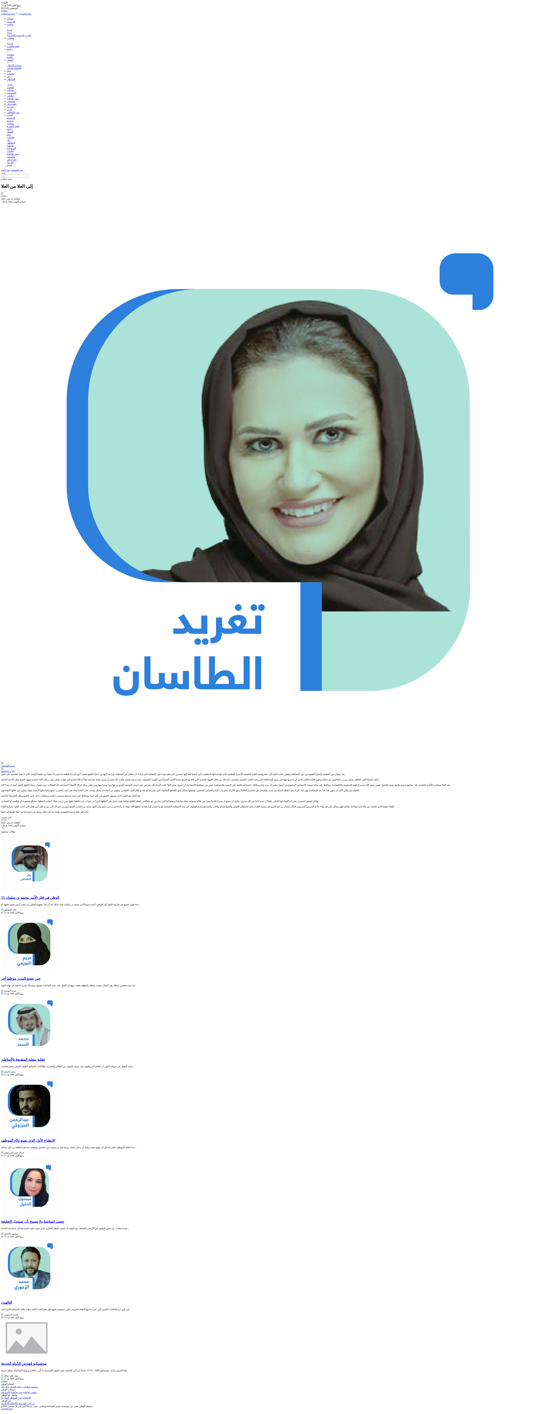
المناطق (11, 79)
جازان (10, 84)
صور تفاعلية (13, 98)
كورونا (10, 43)
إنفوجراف (11, 104)
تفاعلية (10, 90)
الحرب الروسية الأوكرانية (19, 35)
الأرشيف (5, 1403)
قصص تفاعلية (30, 1392)
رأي (9, 76)
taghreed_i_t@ (8, 771)
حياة (9, 71)
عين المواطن (13, 112)
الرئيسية (11, 21)
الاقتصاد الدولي (14, 68)
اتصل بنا (5, 1398)
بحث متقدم (6, 179)
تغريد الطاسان (8, 766)
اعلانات (10, 96)
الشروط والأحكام (18, 1403)
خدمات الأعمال (14, 65)
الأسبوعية (11, 93)
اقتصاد (10, 60)
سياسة (10, 24)
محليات (10, 38)
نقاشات (10, 74)
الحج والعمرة (13, 46)
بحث (3, 173)
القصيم (10, 87)
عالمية (10, 57)
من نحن (31, 1403)
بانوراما (10, 107)
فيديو (9, 109)
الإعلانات (26, 1398)
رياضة (10, 49)
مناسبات (11, 101)
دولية (9, 32)
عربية (9, 30)
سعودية (10, 54)
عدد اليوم (5, 170)
